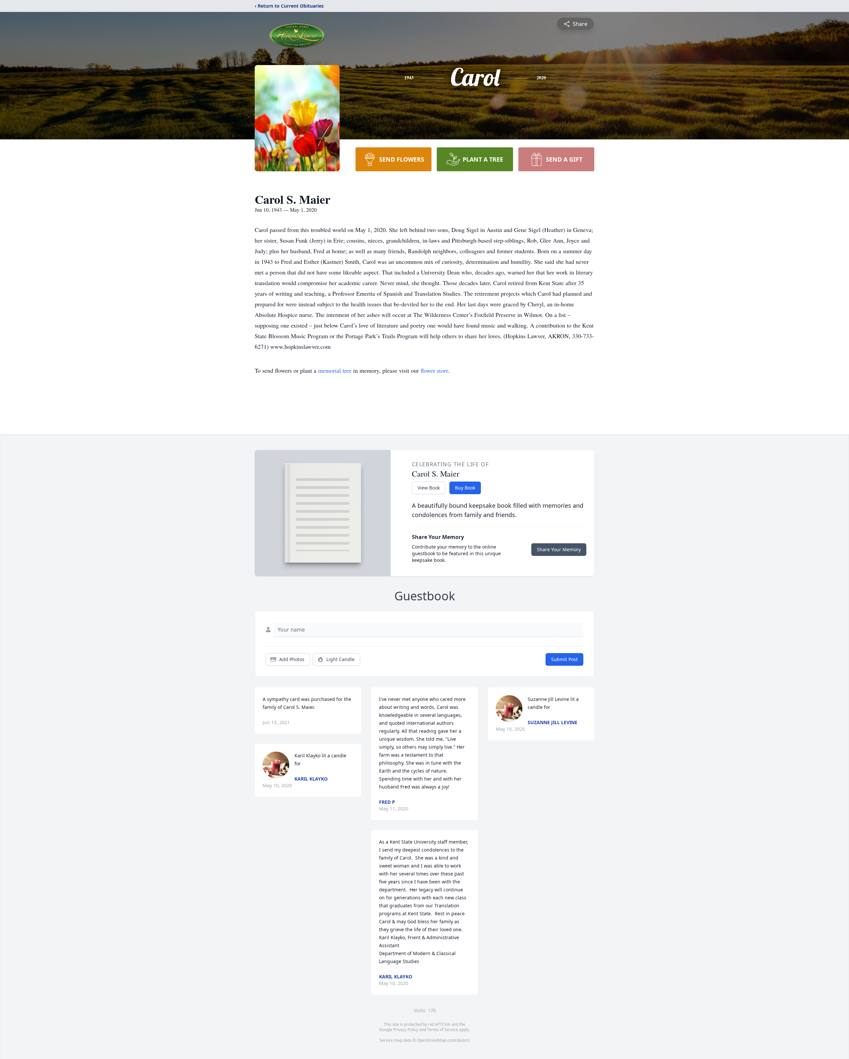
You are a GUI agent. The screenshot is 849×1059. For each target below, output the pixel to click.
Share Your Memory (559, 549)
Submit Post (564, 659)
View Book (429, 488)
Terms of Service (442, 1029)
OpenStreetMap (431, 1040)
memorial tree (335, 370)
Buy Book (465, 488)
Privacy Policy (405, 1029)
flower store (434, 370)
